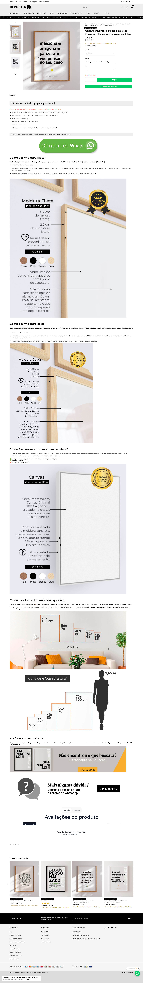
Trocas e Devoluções (15, 952)
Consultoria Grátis (15, 13)
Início (86, 24)
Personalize (96, 13)
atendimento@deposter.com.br (81, 935)
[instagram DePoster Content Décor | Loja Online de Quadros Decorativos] (105, 927)
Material (87, 58)
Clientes (106, 13)
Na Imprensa (13, 945)
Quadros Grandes (76, 13)
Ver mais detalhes (91, 45)
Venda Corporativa (44, 1)
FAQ (11, 931)
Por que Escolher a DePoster (17, 942)
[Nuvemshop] (127, 973)
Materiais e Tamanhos (15, 935)
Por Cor (51, 13)
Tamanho (87, 49)
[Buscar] (121, 7)
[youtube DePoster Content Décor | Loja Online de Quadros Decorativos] (112, 927)
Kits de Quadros (62, 13)
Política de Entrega (15, 948)
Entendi (26, 979)
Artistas (87, 13)
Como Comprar (23, 1)
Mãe (117, 24)
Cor (86, 66)
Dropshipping (33, 1)
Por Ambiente (41, 13)
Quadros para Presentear (108, 24)
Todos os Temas (29, 13)
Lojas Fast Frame (14, 959)
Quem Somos (13, 1)
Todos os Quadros (94, 24)
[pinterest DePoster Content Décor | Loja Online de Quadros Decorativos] (115, 927)
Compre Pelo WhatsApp (16, 938)
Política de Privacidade (16, 955)
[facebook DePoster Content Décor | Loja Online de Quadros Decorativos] (109, 927)
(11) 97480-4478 (77, 931)
